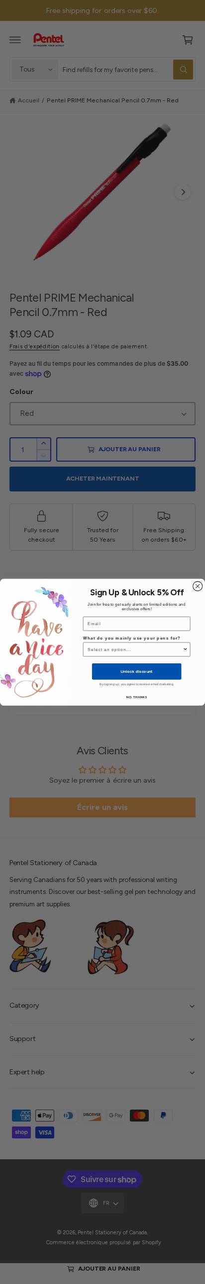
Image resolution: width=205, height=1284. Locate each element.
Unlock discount (136, 671)
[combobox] (135, 649)
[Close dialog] (198, 586)
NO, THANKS (136, 696)
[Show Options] (185, 649)
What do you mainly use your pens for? (132, 638)
